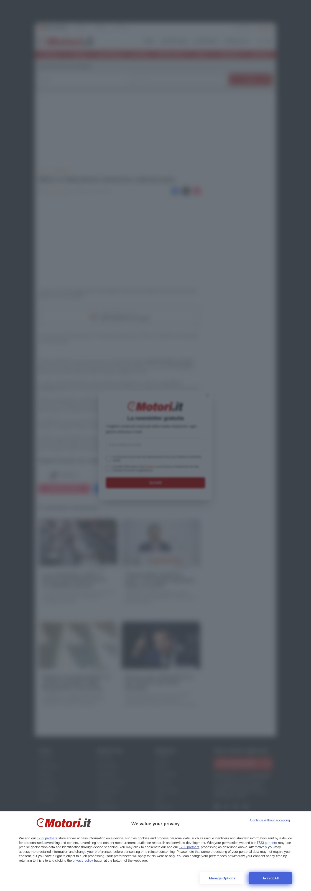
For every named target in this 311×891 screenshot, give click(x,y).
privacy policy (83, 860)
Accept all (271, 878)
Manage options (222, 878)
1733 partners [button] (47, 838)
